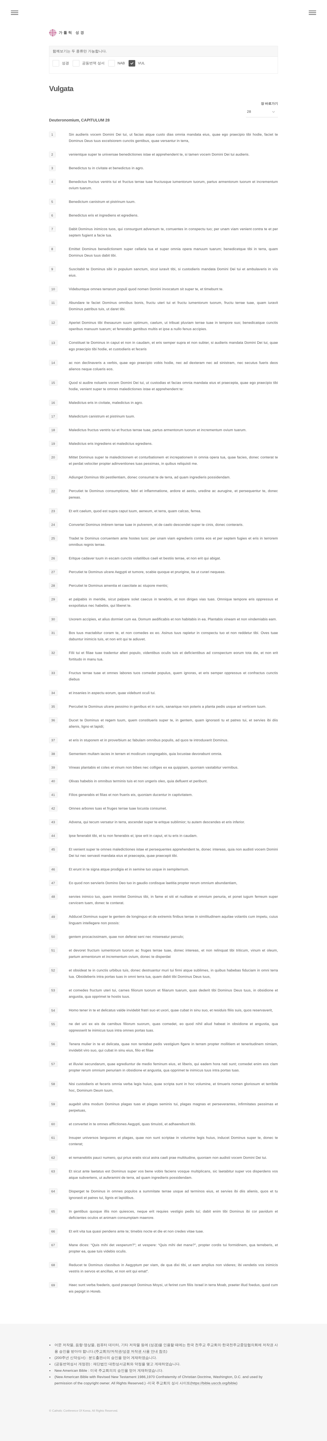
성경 (65, 63)
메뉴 (312, 12)
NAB (121, 63)
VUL (141, 63)
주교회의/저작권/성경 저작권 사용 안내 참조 (131, 1351)
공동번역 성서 (93, 63)
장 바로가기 (269, 103)
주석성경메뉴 (14, 12)
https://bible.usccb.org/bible (213, 1383)
